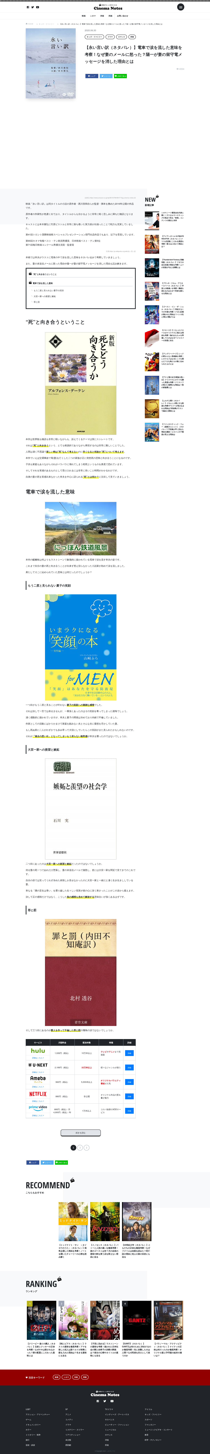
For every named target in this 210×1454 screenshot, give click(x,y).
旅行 (27, 1439)
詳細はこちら (37, 1057)
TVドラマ (109, 1409)
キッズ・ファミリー (46, 24)
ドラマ (110, 36)
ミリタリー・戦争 (33, 1434)
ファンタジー (150, 1424)
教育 (146, 1434)
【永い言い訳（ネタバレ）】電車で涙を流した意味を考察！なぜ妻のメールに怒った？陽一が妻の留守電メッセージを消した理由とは (111, 24)
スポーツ (148, 1419)
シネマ (93, 15)
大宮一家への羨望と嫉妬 (45, 296)
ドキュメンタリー (33, 1424)
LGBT (28, 1409)
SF (66, 1409)
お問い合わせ (122, 15)
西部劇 (68, 1445)
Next (180, 1332)
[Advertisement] (107, 143)
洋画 (102, 15)
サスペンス (109, 1419)
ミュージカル (110, 1429)
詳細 (129, 1053)
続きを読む (81, 1132)
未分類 (68, 1439)
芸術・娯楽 (30, 1445)
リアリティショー (72, 1434)
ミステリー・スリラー (74, 1429)
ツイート (107, 76)
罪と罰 (37, 301)
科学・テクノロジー (153, 1439)
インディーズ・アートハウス (117, 1414)
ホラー (28, 1429)
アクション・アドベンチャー (38, 1414)
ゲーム (28, 1419)
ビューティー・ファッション (117, 1424)
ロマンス (121, 36)
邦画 (110, 15)
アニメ (68, 1414)
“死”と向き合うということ (45, 274)
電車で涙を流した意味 (43, 283)
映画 (84, 15)
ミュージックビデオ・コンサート (159, 1429)
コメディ (69, 1419)
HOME (30, 24)
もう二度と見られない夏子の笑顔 (49, 290)
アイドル (148, 1409)
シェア (92, 76)
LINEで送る (121, 76)
